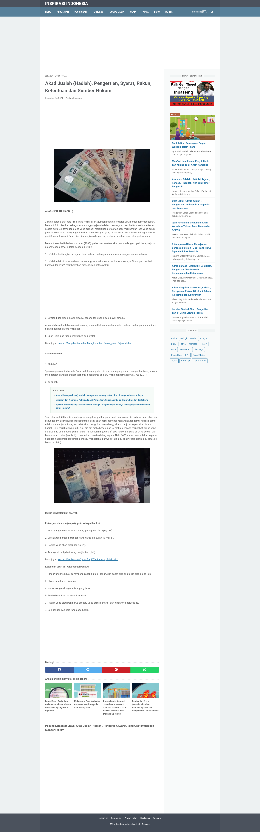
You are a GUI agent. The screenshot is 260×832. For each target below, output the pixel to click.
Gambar (193, 344)
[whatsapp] (144, 670)
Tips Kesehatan (132, 827)
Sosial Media (117, 12)
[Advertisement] (130, 43)
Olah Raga (198, 349)
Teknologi (98, 12)
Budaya (203, 338)
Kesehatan (63, 12)
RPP (187, 355)
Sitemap (157, 818)
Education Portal (117, 827)
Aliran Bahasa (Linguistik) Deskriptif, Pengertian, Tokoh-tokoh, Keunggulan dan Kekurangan (192, 270)
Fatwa (145, 12)
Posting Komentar (73, 98)
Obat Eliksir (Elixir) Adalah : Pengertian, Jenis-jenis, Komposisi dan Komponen (190, 205)
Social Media (199, 355)
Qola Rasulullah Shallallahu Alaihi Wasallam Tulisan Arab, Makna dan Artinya (191, 226)
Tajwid (174, 360)
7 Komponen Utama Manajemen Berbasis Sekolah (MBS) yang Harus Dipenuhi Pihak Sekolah (191, 248)
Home (48, 12)
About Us (103, 818)
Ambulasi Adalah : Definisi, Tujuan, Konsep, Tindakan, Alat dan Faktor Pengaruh (191, 183)
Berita (168, 12)
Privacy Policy (130, 818)
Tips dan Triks (199, 360)
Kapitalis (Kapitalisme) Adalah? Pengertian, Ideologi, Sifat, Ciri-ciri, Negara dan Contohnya (99, 395)
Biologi (183, 338)
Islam (133, 12)
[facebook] (59, 670)
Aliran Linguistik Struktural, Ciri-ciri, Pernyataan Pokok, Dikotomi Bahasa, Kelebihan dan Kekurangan (192, 291)
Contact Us (116, 818)
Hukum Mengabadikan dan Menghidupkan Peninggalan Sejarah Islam (95, 343)
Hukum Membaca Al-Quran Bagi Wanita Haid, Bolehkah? (88, 559)
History (204, 344)
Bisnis (193, 338)
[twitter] (88, 670)
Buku (157, 12)
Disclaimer (145, 818)
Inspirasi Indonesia (66, 3)
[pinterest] (116, 670)
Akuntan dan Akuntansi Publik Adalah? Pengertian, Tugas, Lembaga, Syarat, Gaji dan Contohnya (102, 400)
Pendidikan (80, 12)
